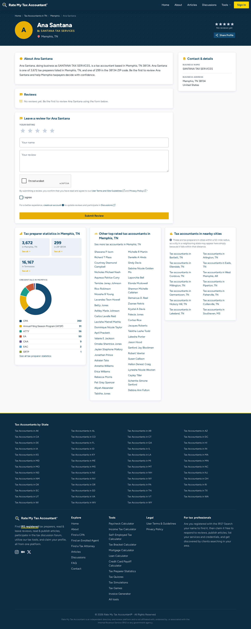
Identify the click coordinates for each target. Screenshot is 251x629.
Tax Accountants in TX (196, 490)
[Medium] (23, 552)
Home (165, 4)
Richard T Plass (102, 257)
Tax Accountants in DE (27, 442)
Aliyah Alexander (103, 387)
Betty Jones (101, 305)
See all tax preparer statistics (35, 356)
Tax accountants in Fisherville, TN (213, 292)
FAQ (74, 563)
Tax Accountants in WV (83, 502)
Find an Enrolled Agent (85, 540)
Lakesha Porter (136, 336)
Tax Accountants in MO (27, 466)
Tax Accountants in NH (140, 472)
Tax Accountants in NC (196, 466)
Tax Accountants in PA (139, 484)
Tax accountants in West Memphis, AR (217, 274)
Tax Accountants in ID (82, 448)
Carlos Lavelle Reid (105, 316)
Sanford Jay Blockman (141, 347)
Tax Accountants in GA (140, 442)
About (178, 4)
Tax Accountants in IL (139, 448)
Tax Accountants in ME (83, 460)
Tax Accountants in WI (27, 502)
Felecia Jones (135, 314)
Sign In (241, 4)
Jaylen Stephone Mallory (108, 349)
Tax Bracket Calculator (122, 544)
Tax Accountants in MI (139, 460)
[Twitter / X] (29, 552)
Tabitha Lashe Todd (139, 331)
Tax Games (115, 588)
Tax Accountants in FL (83, 442)
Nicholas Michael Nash (107, 272)
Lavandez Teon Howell (107, 299)
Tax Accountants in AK (27, 430)
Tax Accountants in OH (196, 478)
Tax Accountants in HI (195, 442)
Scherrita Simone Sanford (138, 382)
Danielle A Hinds (137, 257)
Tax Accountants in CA (27, 436)
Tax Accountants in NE (83, 472)
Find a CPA (78, 534)
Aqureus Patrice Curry (107, 277)
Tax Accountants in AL (83, 430)
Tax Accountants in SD (83, 490)
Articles (192, 4)
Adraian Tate (101, 360)
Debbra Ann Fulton (138, 390)
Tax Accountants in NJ (196, 472)
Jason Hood (135, 342)
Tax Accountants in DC (196, 436)
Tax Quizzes (116, 576)
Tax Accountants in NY (140, 478)
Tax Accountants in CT (139, 436)
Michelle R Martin (138, 251)
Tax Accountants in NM (27, 478)
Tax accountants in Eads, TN (217, 264)
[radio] (22, 130)
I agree (28, 197)
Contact (76, 568)
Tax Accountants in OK (27, 484)
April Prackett (102, 332)
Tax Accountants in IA (26, 448)
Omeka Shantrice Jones (108, 343)
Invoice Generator (120, 593)
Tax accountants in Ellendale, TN (180, 264)
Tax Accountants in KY (83, 454)
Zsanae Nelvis (136, 303)
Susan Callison (136, 358)
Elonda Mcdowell (138, 283)
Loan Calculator (118, 555)
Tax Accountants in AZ (196, 430)
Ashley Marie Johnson (106, 310)
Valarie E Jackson (104, 338)
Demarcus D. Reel (138, 297)
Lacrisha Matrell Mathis (107, 321)
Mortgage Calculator (121, 550)
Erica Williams (102, 371)
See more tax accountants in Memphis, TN (117, 244)
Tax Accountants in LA (139, 454)
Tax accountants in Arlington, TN (213, 255)
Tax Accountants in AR (139, 430)
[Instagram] (17, 552)
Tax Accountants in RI (195, 484)
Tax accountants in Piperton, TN (213, 283)
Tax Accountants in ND (27, 472)
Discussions (209, 4)
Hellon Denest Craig (139, 364)
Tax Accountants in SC (27, 490)
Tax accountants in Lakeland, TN (180, 311)
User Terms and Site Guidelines (107, 191)
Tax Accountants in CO (83, 436)
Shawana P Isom (103, 251)
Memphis (55, 15)
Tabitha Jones (102, 393)
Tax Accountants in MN (196, 460)
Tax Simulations (118, 582)
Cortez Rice (134, 320)
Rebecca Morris (103, 377)
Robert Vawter (136, 353)
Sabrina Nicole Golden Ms (141, 270)
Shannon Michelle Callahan (138, 290)
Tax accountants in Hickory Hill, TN (180, 302)
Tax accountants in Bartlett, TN (180, 255)
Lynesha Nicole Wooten (141, 369)
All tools (114, 599)
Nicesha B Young (104, 294)
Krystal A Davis (136, 309)
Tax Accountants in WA (196, 496)
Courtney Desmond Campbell (105, 264)
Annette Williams (104, 365)
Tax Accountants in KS (27, 454)
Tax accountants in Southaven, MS (213, 311)
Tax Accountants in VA (83, 496)
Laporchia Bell (136, 277)
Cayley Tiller (135, 375)
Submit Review (94, 215)
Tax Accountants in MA (196, 454)
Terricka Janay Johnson (107, 283)
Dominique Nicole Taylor (108, 327)
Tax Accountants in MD (27, 460)
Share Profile (224, 35)
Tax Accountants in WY (140, 502)
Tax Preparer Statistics (122, 571)
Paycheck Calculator (121, 523)
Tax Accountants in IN (195, 448)
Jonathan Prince (103, 355)
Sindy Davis (134, 262)
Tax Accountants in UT (27, 496)
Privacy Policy (136, 191)
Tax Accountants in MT (140, 466)
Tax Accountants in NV (83, 478)
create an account (52, 205)
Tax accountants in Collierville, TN (213, 302)
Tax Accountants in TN (35, 15)
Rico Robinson (102, 288)
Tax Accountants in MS (83, 466)
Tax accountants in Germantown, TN (180, 292)
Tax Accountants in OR (83, 484)
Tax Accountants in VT (139, 496)
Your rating (27, 124)
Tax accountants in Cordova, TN (180, 274)
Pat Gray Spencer (104, 382)
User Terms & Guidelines (161, 523)
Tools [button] (225, 4)
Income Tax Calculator (122, 529)
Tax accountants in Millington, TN (180, 283)
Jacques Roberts (137, 325)
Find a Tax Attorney (83, 546)
